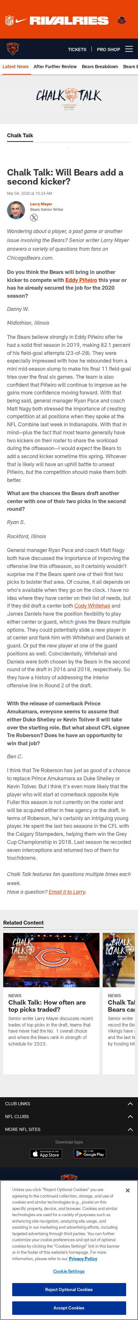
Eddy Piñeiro (81, 280)
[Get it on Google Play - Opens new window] (90, 1157)
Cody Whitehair (92, 605)
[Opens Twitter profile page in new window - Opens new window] (34, 218)
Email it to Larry (67, 892)
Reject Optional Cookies (69, 1289)
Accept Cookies (69, 1307)
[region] (69, 1250)
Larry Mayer (41, 204)
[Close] (128, 1190)
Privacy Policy (83, 1258)
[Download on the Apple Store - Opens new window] (46, 1154)
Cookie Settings (69, 1271)
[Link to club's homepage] (13, 46)
